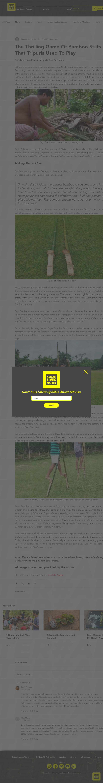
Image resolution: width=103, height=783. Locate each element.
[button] (86, 372)
